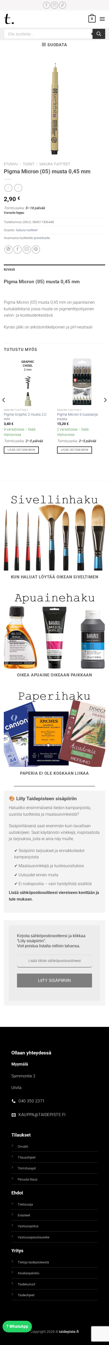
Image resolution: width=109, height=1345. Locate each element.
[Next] (105, 410)
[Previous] (4, 410)
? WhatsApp (17, 1326)
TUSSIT (28, 164)
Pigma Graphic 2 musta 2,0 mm (25, 416)
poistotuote (42, 238)
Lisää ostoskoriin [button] (21, 450)
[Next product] (8, 188)
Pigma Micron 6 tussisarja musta (77, 416)
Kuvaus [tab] (9, 269)
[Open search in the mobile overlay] (54, 34)
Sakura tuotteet (54, 164)
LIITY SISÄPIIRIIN (54, 980)
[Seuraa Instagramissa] (54, 5)
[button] (92, 19)
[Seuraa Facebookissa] (46, 5)
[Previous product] (18, 188)
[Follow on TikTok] (62, 5)
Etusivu (11, 164)
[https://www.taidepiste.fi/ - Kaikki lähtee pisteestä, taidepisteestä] (17, 19)
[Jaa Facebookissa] (17, 249)
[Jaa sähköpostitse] (27, 249)
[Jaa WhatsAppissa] (8, 249)
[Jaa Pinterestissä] (36, 249)
